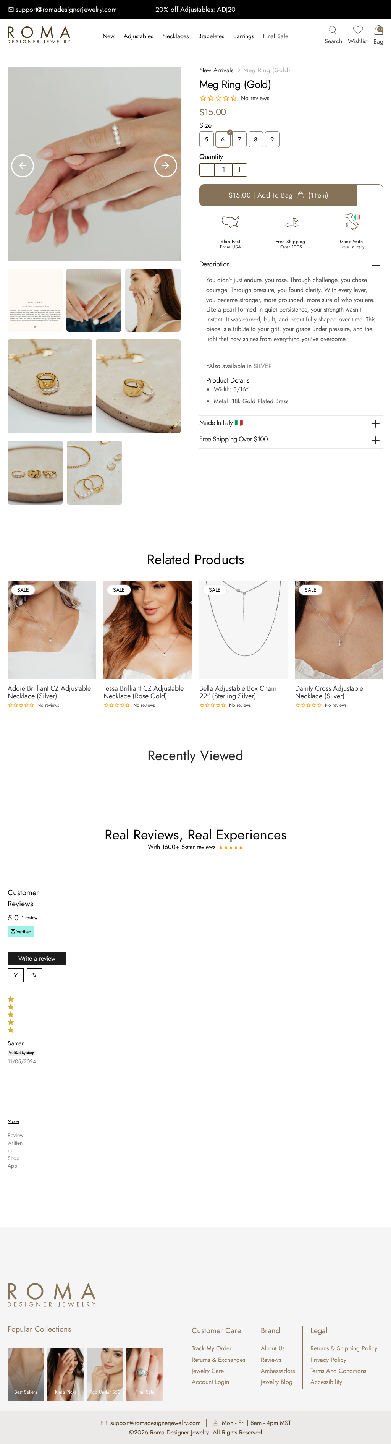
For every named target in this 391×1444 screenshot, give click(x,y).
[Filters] (16, 975)
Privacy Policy (328, 1359)
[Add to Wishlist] (91, 586)
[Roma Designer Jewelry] (39, 36)
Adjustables (138, 36)
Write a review (36, 958)
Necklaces (175, 36)
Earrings (243, 36)
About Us (272, 1348)
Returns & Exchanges (218, 1359)
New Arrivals (216, 70)
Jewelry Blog (276, 1382)
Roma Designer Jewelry (179, 1432)
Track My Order (211, 1348)
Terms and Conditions (338, 1370)
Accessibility (326, 1382)
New (109, 36)
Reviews (271, 1359)
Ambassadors (278, 1370)
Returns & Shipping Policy (343, 1348)
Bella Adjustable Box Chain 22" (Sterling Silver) (237, 692)
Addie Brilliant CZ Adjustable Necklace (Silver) (49, 692)
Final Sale (275, 36)
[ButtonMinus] (207, 170)
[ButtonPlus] (239, 170)
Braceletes (211, 36)
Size (205, 125)
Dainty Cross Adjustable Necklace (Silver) (329, 692)
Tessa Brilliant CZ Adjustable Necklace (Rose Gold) (143, 692)
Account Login (210, 1382)
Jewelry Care (208, 1370)
